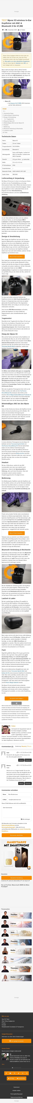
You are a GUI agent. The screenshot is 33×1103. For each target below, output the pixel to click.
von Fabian (22, 30)
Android (18, 63)
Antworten (28, 760)
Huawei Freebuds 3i (25, 394)
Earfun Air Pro (20, 453)
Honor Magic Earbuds (12, 394)
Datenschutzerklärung (8, 825)
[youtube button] (10, 1073)
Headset (6, 124)
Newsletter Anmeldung (16, 878)
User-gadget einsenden (17, 1041)
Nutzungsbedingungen (8, 827)
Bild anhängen (26, 819)
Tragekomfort (10, 119)
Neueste (23, 746)
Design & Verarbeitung (10, 117)
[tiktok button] (18, 1073)
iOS (25, 63)
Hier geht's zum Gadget (16, 698)
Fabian (13, 726)
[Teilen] (16, 703)
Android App (21, 1078)
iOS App (11, 1078)
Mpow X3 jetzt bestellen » (16, 256)
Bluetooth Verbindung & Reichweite (13, 128)
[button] (12, 1067)
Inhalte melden (16, 1090)
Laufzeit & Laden (8, 130)
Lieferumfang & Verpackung (11, 115)
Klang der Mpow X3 (9, 121)
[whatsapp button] (23, 1073)
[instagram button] (14, 1073)
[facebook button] (6, 1073)
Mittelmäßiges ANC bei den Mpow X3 (14, 123)
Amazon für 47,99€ (15, 103)
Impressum (17, 1087)
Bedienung (7, 126)
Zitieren (21, 760)
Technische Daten (8, 113)
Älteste (29, 746)
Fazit (6, 132)
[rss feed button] (27, 1073)
